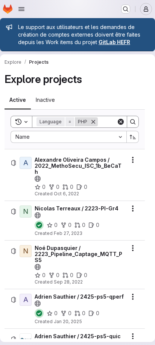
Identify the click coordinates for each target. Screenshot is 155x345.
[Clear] (120, 121)
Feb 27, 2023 (68, 233)
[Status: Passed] (39, 225)
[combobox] (68, 137)
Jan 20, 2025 (68, 321)
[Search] (133, 122)
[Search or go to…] (125, 9)
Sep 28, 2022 (68, 282)
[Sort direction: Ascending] (133, 137)
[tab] (18, 99)
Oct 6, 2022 (66, 193)
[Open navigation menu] (21, 9)
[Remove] (93, 121)
